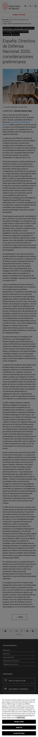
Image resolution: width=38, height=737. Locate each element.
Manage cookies (19, 722)
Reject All (19, 727)
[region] (19, 715)
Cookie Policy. (21, 718)
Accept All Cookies (19, 733)
